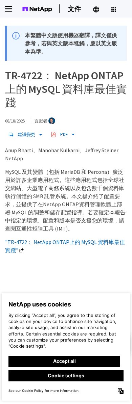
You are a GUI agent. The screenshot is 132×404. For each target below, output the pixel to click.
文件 (74, 8)
